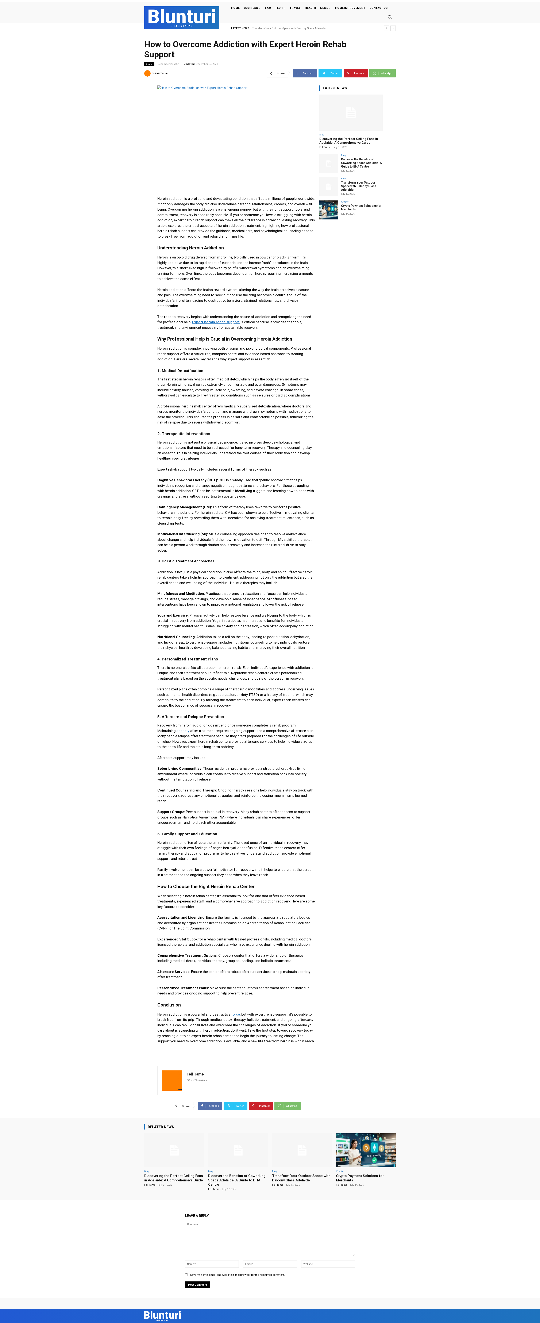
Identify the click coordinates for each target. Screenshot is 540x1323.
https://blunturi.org (197, 1080)
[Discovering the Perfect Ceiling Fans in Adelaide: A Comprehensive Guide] (351, 113)
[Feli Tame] (148, 73)
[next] (393, 28)
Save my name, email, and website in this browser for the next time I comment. (237, 1274)
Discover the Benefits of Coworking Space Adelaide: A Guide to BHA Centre (361, 163)
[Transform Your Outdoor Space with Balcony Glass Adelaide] (328, 186)
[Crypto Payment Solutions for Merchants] (328, 209)
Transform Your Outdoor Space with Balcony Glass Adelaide (358, 186)
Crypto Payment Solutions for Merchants (276, 28)
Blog (149, 63)
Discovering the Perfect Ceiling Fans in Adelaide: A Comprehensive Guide (348, 141)
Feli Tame (161, 73)
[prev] (386, 28)
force (235, 1014)
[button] (389, 17)
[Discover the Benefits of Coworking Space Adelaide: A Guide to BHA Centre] (328, 163)
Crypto (345, 201)
